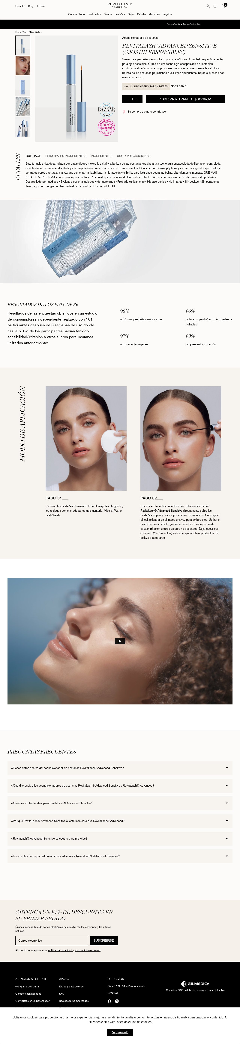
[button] (223, 6)
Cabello (141, 14)
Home (18, 32)
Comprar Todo (76, 14)
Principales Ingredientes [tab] (65, 156)
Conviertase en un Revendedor (32, 1000)
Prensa (41, 6)
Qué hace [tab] (33, 156)
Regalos (167, 14)
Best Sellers (94, 14)
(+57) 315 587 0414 (27, 986)
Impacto (19, 6)
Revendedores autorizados (74, 1000)
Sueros (108, 14)
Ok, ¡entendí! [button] (120, 1032)
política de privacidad (60, 950)
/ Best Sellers (35, 32)
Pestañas (120, 14)
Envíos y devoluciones (71, 986)
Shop (25, 32)
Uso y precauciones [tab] (133, 156)
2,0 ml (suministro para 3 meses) (146, 86)
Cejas (131, 14)
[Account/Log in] (208, 6)
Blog (31, 6)
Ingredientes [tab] (101, 156)
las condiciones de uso (87, 950)
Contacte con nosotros (28, 993)
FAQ (61, 993)
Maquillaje (154, 14)
